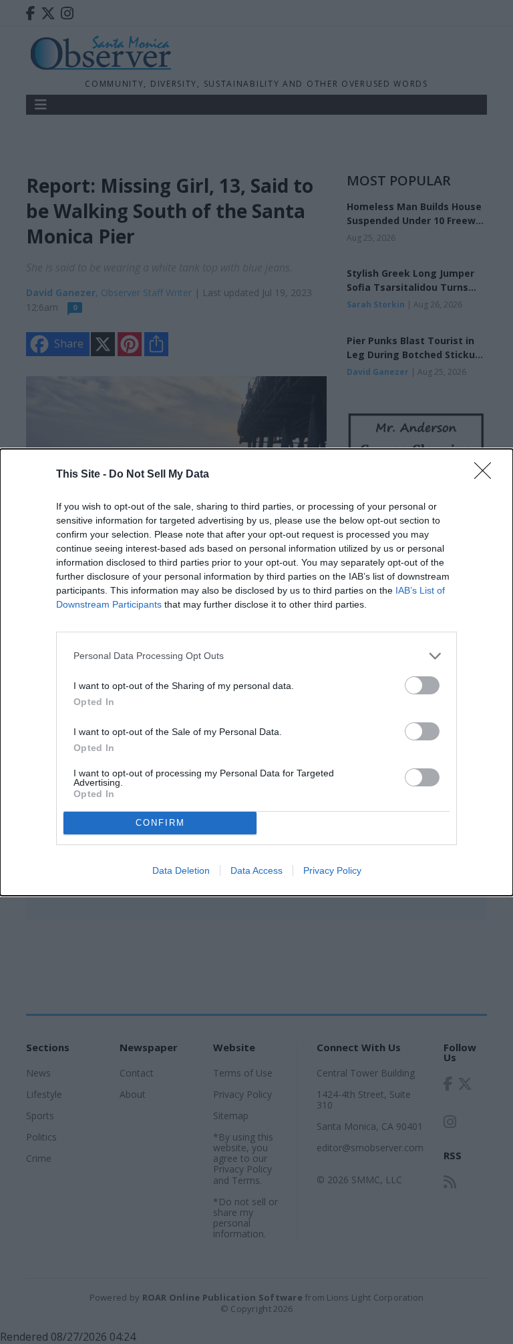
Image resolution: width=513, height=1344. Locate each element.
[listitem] (256, 656)
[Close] (487, 475)
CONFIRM (160, 823)
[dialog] (256, 672)
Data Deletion (181, 870)
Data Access (256, 870)
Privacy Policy (332, 870)
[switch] (422, 685)
